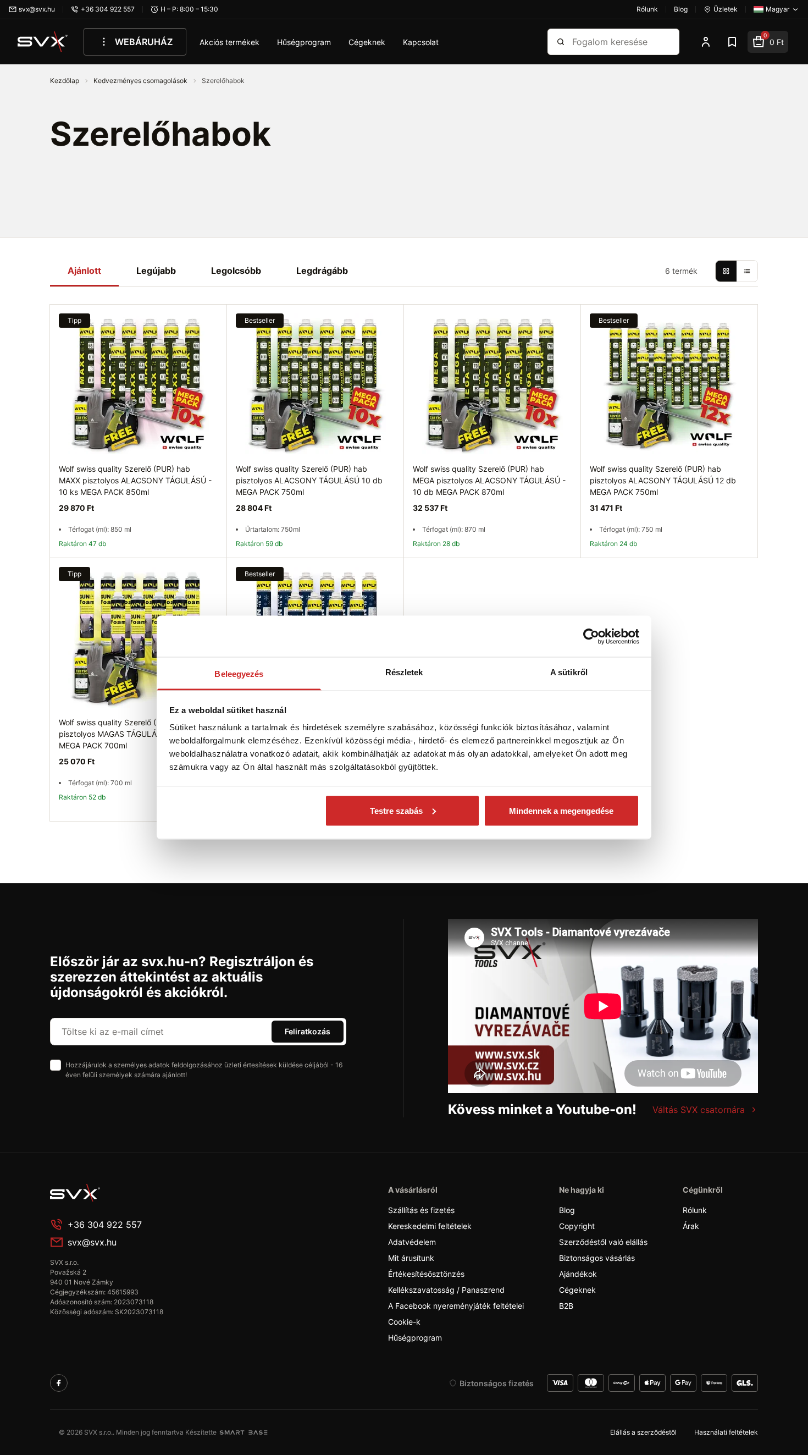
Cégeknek (366, 42)
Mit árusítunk (411, 1258)
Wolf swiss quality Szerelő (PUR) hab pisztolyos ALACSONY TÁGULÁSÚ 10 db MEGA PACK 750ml (309, 480)
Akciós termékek (229, 42)
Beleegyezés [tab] (238, 674)
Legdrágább (322, 270)
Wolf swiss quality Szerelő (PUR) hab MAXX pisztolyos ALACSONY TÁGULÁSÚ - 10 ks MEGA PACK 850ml (135, 480)
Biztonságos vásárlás (597, 1258)
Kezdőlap (65, 80)
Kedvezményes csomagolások (141, 80)
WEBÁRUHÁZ (144, 41)
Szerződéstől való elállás (603, 1242)
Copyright (577, 1226)
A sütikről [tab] (569, 672)
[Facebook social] (59, 1383)
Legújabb (156, 270)
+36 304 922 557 (105, 1224)
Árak (691, 1226)
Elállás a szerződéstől (643, 1432)
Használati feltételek (726, 1432)
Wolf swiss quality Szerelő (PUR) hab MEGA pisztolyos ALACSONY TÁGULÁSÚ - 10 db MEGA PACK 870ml (489, 480)
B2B (566, 1305)
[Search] (560, 41)
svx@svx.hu (92, 1242)
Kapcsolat (421, 42)
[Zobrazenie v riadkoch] (747, 271)
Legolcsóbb (236, 270)
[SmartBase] (243, 1432)
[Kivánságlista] (732, 42)
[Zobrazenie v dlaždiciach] (726, 271)
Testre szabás (396, 810)
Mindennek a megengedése (561, 810)
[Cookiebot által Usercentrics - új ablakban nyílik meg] (591, 636)
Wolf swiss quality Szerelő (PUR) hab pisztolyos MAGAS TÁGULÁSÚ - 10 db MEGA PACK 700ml (127, 734)
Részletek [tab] (404, 672)
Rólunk (695, 1210)
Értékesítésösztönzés (426, 1273)
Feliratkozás (307, 1031)
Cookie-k (404, 1321)
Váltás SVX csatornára (698, 1109)
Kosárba (528, 570)
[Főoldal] (132, 1193)
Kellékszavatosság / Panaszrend (446, 1289)
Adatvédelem (412, 1242)
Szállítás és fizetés (421, 1210)
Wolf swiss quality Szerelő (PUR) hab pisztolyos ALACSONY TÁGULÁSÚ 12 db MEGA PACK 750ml (663, 480)
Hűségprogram (304, 42)
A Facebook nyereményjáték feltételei (456, 1305)
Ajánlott (84, 270)
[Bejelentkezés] (706, 42)
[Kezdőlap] (43, 41)
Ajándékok (578, 1273)
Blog (567, 1210)
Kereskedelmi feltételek (430, 1226)
